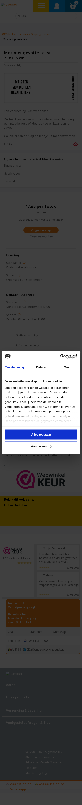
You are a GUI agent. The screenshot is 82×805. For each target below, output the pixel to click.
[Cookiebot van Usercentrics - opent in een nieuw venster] (60, 356)
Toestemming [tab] (14, 367)
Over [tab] (67, 367)
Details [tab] (41, 367)
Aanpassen (39, 446)
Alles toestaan (41, 434)
